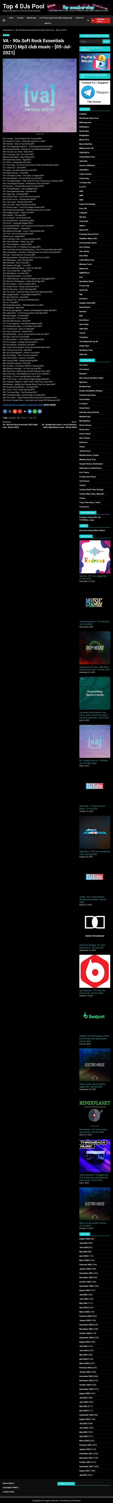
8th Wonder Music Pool (89, 118)
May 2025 (83, 1303)
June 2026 (83, 1247)
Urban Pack (84, 346)
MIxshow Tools (85, 264)
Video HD (83, 354)
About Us (48, 23)
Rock (23, 418)
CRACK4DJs (84, 153)
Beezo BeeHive (85, 144)
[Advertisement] (78, 7)
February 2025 (85, 1316)
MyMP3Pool (84, 273)
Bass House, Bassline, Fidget (91, 378)
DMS (81, 200)
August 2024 (84, 1342)
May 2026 (83, 1252)
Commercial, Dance (87, 395)
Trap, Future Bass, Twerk (89, 502)
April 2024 (83, 1359)
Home (11, 18)
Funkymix (83, 213)
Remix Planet (84, 307)
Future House (85, 434)
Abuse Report (8, 1483)
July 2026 (83, 1243)
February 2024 (85, 1368)
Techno (82, 485)
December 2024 (86, 1325)
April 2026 (83, 1256)
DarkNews (64, 1500)
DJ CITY (82, 187)
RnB (81, 316)
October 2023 (85, 1385)
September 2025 (86, 1286)
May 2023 (83, 1406)
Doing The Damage (87, 204)
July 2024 (83, 1346)
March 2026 (84, 1260)
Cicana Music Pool (87, 157)
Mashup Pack (84, 417)
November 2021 (86, 1458)
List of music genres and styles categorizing (55, 18)
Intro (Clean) (84, 247)
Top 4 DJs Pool (23, 6)
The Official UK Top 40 (88, 342)
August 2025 (84, 1290)
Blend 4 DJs (84, 140)
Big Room (83, 382)
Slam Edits (83, 329)
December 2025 (86, 1273)
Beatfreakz (84, 131)
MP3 (18, 418)
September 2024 (86, 1338)
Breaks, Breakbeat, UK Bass (91, 391)
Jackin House (85, 451)
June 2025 (83, 1299)
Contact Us (79, 18)
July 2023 (83, 1398)
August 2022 (84, 1419)
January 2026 (84, 1269)
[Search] (88, 21)
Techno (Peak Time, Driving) (91, 490)
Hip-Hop (82, 217)
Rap (80, 294)
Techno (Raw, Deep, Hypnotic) (91, 494)
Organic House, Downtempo (91, 464)
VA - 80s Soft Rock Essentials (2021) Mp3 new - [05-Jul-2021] (20, 424)
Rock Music (84, 320)
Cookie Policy (8, 1492)
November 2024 (86, 1329)
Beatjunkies (84, 135)
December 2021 (86, 1454)
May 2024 (83, 1355)
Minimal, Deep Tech (87, 459)
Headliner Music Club (88, 238)
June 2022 (83, 1428)
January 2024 (84, 1372)
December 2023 (86, 1376)
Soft (30, 418)
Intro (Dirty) (84, 251)
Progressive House (87, 477)
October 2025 (85, 1282)
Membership (31, 18)
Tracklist (20, 18)
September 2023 (86, 1389)
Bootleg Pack (85, 386)
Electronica (84, 429)
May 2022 (83, 1432)
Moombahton (84, 421)
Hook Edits (83, 221)
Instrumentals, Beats (88, 243)
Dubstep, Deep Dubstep (89, 412)
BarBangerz (84, 127)
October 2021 (85, 1462)
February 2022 (85, 1445)
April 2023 (83, 1411)
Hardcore (83, 442)
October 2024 (85, 1333)
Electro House (85, 425)
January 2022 (84, 1449)
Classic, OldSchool (87, 165)
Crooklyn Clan (85, 183)
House (82, 447)
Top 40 (82, 333)
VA (35, 418)
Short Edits (84, 324)
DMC (81, 191)
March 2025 (84, 1312)
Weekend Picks (101, 21)
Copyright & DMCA (10, 1487)
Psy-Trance (84, 472)
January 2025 (84, 1320)
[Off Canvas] (4, 20)
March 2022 (84, 1441)
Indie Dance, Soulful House (90, 468)
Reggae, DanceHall (87, 303)
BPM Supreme (85, 122)
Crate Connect (85, 174)
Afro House (84, 369)
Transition (83, 337)
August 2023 (84, 1393)
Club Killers (84, 170)
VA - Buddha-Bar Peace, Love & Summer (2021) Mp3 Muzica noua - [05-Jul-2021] (59, 424)
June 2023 (83, 1402)
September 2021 (86, 1466)
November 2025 (86, 1277)
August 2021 (84, 1471)
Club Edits (83, 161)
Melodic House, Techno (89, 455)
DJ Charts (83, 404)
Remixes (83, 311)
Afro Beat (83, 365)
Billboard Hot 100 (86, 148)
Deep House (84, 408)
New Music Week (86, 281)
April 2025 (83, 1308)
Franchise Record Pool (88, 234)
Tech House (84, 481)
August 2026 (84, 1239)
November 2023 (86, 1381)
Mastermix (83, 269)
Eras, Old (83, 208)
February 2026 (85, 1265)
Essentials (7, 30)
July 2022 (83, 1423)
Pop (81, 277)
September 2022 (86, 1415)
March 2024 (84, 1363)
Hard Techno (84, 438)
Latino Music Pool (86, 260)
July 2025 (83, 1295)
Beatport (83, 374)
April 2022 (83, 1436)
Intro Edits (83, 256)
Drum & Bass (84, 399)
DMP (81, 195)
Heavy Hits (83, 230)
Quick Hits (83, 290)
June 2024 (83, 1350)
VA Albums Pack (86, 350)
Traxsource (84, 507)
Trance (82, 498)
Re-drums (83, 299)
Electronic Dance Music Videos (92, 530)
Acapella (83, 114)
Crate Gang (84, 178)
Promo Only (84, 286)
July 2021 (83, 1475)
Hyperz (82, 226)
